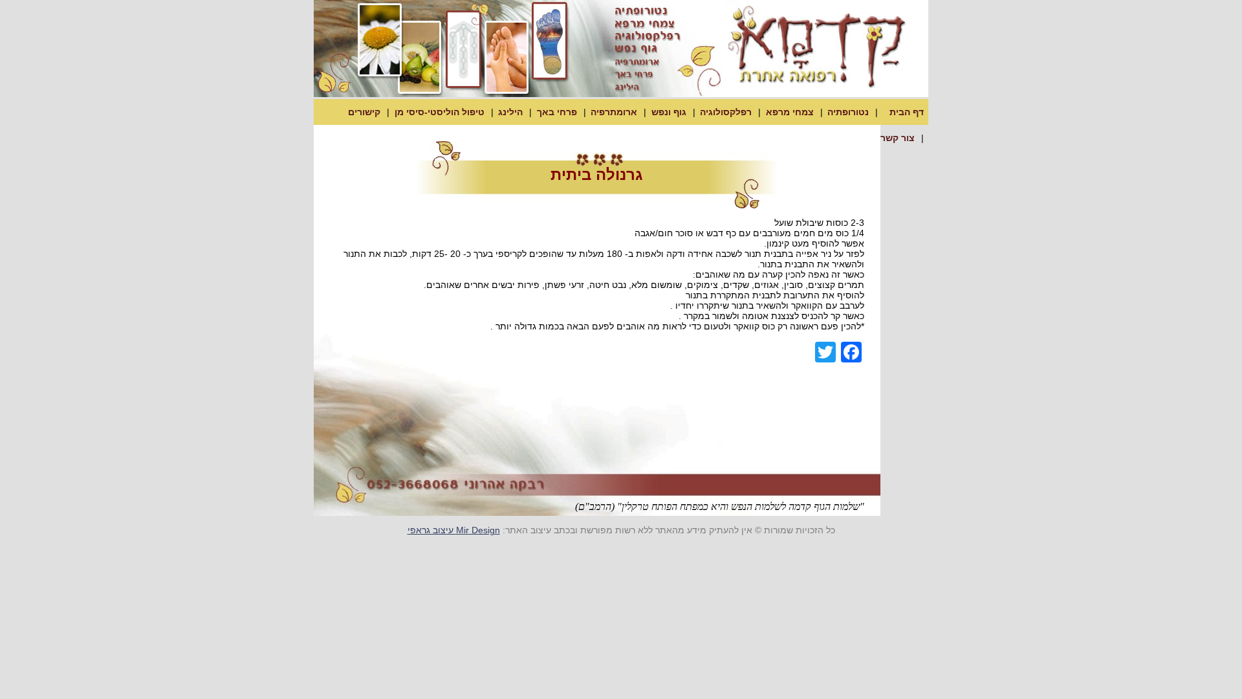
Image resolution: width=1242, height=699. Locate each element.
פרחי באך (557, 112)
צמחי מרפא (790, 112)
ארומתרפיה (614, 112)
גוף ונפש (668, 112)
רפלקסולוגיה (726, 112)
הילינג (510, 112)
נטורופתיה (848, 112)
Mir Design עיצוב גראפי (454, 530)
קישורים (364, 112)
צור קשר (897, 138)
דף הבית (906, 112)
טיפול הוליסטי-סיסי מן (440, 112)
